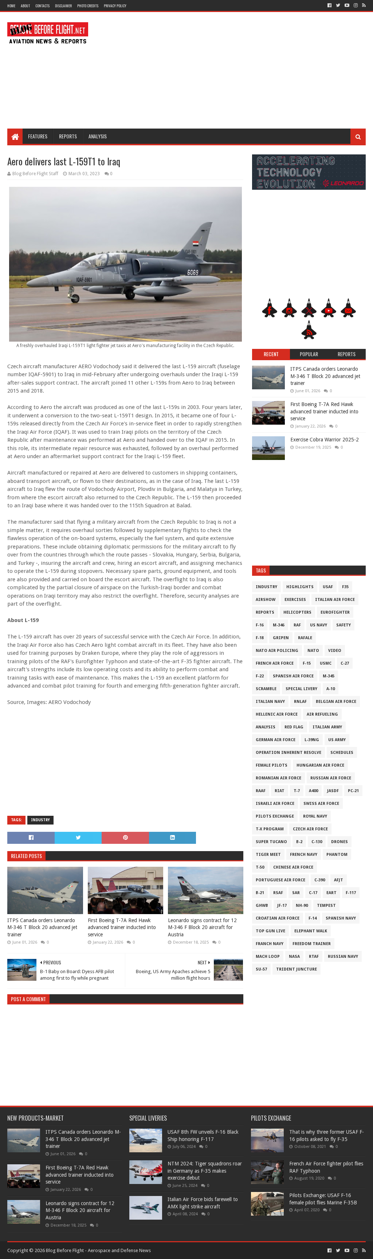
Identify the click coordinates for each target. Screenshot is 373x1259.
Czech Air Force (310, 829)
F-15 (307, 663)
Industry (40, 820)
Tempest (326, 905)
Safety (343, 625)
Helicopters (297, 612)
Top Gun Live (270, 931)
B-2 (299, 841)
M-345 (328, 676)
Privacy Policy (115, 5)
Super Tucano (271, 841)
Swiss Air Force (321, 803)
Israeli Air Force (275, 803)
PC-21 (353, 790)
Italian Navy (270, 701)
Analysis (98, 136)
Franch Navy (269, 943)
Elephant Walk (310, 931)
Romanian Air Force (278, 778)
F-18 (260, 638)
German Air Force (275, 739)
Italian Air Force (335, 599)
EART (331, 892)
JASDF (333, 790)
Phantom (337, 854)
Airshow (265, 599)
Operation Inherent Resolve (288, 752)
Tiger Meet (268, 854)
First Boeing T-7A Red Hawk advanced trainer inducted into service (122, 927)
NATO (313, 650)
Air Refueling (322, 714)
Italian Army (327, 727)
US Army (337, 739)
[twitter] (338, 5)
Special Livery (301, 688)
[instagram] (355, 5)
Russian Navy (343, 956)
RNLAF (300, 701)
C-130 (316, 841)
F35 (345, 587)
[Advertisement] (233, 70)
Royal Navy (315, 816)
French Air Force (275, 663)
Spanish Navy (341, 918)
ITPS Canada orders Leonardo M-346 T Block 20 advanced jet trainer (42, 927)
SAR (296, 892)
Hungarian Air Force (320, 765)
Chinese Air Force (293, 867)
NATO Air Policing (277, 650)
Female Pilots (271, 765)
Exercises (295, 599)
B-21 (260, 892)
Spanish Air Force (293, 676)
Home (11, 5)
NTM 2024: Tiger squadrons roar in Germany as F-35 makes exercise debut (205, 1171)
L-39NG (312, 739)
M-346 (278, 625)
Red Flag (293, 727)
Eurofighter (335, 612)
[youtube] (347, 5)
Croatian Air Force (277, 918)
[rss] (363, 5)
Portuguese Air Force (280, 880)
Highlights (300, 587)
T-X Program (270, 829)
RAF (297, 625)
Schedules (341, 752)
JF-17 (282, 905)
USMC (325, 663)
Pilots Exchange (275, 816)
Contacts (42, 5)
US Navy (318, 625)
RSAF (278, 892)
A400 (313, 790)
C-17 (313, 892)
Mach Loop (268, 956)
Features (37, 136)
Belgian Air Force (336, 701)
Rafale (305, 638)
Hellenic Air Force (277, 714)
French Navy (303, 854)
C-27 (345, 663)
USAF (328, 587)
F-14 (313, 918)
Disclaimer (63, 5)
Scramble (266, 688)
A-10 (330, 688)
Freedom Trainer (311, 943)
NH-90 (302, 905)
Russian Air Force (330, 778)
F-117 (351, 892)
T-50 (260, 867)
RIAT (279, 790)
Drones (339, 841)
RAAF (261, 790)
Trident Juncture (296, 969)
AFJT (338, 880)
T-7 (297, 790)
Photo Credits (87, 5)
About (25, 5)
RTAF (314, 956)
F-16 (260, 625)
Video (334, 650)
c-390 (319, 880)
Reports (68, 136)
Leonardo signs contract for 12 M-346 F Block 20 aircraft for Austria (202, 927)
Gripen (281, 638)
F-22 (260, 676)
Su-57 (261, 969)
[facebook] (329, 5)
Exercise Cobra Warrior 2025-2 (324, 439)
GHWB (262, 905)
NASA (294, 956)
